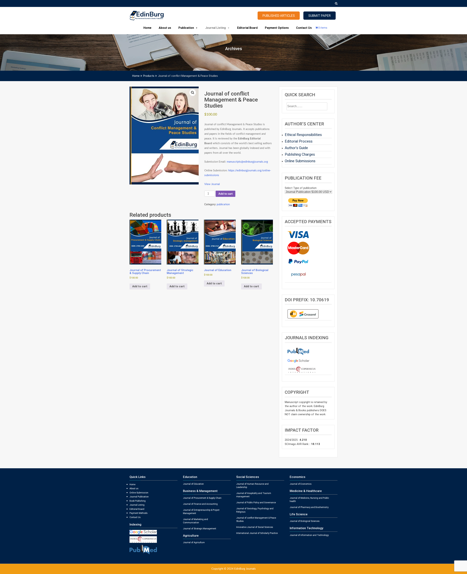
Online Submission (139, 492)
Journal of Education (193, 484)
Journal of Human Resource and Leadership (252, 486)
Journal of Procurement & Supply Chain (202, 498)
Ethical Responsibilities (303, 135)
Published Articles (279, 15)
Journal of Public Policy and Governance (256, 502)
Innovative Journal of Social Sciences (254, 527)
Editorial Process (298, 141)
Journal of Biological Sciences (305, 521)
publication (223, 204)
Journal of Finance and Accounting (200, 504)
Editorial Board (247, 28)
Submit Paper (319, 15)
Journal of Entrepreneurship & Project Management (201, 512)
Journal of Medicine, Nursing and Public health (309, 500)
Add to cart (225, 193)
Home (147, 28)
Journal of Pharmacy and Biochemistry (309, 507)
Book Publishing (138, 501)
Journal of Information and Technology (309, 535)
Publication (186, 28)
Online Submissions (300, 161)
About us (165, 28)
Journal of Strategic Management (199, 528)
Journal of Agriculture (193, 542)
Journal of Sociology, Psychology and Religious (254, 510)
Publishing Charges (300, 154)
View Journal (212, 184)
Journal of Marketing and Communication (195, 521)
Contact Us (304, 28)
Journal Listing (215, 28)
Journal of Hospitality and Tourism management (253, 495)
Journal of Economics (301, 484)
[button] (192, 92)
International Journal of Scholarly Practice (257, 533)
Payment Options (277, 28)
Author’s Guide (296, 148)
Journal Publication (139, 496)
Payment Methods (139, 513)
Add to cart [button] (139, 286)
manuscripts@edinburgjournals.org (247, 161)
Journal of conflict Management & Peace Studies (256, 519)
